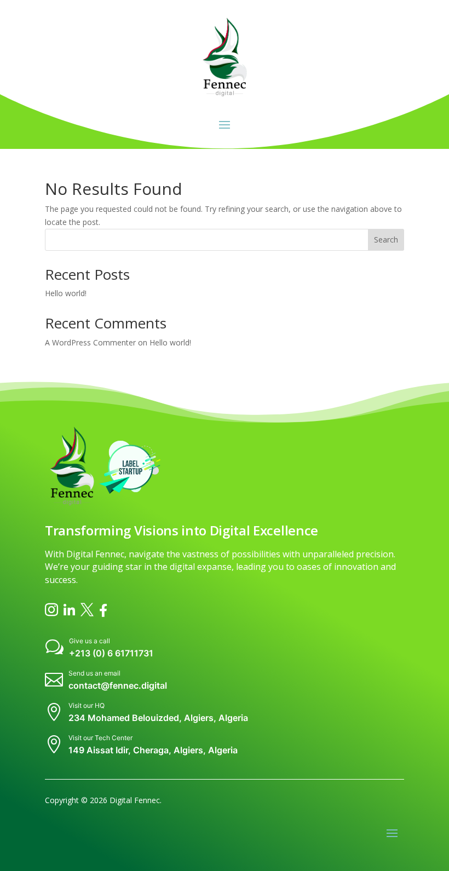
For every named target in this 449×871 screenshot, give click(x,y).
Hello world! (66, 293)
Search (386, 239)
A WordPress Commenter (90, 342)
